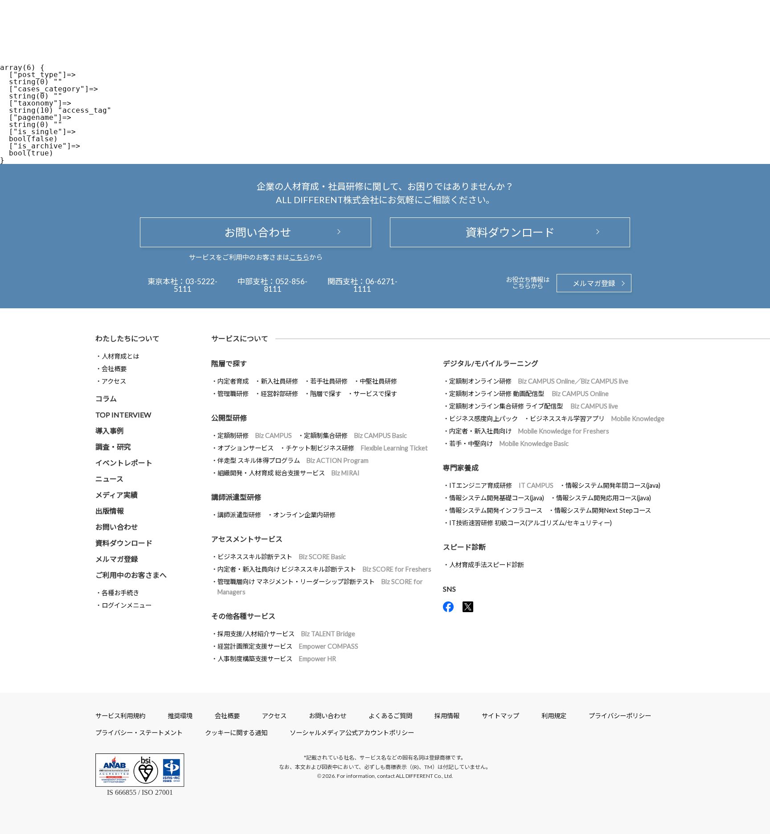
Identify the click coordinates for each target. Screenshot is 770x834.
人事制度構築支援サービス (276, 658)
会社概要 (114, 368)
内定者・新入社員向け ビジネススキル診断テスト (324, 569)
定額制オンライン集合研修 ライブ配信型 (533, 406)
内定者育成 (233, 381)
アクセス (114, 381)
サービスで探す (375, 393)
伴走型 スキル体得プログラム (293, 460)
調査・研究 (113, 446)
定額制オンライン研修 (538, 381)
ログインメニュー (127, 605)
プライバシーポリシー (620, 716)
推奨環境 (180, 716)
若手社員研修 (329, 381)
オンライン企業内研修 (304, 515)
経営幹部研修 (279, 393)
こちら (299, 257)
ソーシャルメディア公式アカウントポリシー (352, 732)
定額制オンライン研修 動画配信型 (529, 393)
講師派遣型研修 (239, 515)
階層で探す (325, 393)
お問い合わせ (255, 232)
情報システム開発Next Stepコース (602, 510)
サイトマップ (500, 716)
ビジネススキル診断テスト (281, 556)
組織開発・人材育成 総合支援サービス (288, 473)
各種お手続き (120, 593)
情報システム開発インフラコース (495, 510)
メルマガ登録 (594, 283)
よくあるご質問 (390, 716)
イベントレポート (123, 462)
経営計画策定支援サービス (287, 646)
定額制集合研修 (355, 435)
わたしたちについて (127, 338)
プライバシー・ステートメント (139, 732)
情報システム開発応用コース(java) (603, 498)
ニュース (109, 478)
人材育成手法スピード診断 (486, 564)
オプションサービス (245, 448)
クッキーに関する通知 (236, 732)
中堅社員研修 (378, 381)
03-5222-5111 (196, 285)
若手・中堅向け (509, 443)
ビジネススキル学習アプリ (597, 418)
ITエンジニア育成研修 (501, 485)
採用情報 (446, 716)
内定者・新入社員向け (529, 431)
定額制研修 (254, 435)
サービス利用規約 (120, 716)
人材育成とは (120, 356)
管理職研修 (233, 393)
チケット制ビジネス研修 (357, 448)
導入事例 (109, 430)
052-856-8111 (286, 285)
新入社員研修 (279, 381)
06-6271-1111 (375, 285)
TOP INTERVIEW (123, 414)
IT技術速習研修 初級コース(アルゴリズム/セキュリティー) (530, 523)
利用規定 (553, 716)
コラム (106, 398)
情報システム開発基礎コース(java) (496, 498)
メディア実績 (116, 495)
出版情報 (109, 511)
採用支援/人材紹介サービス (286, 634)
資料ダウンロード (510, 232)
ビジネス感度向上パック (483, 418)
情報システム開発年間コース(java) (612, 485)
